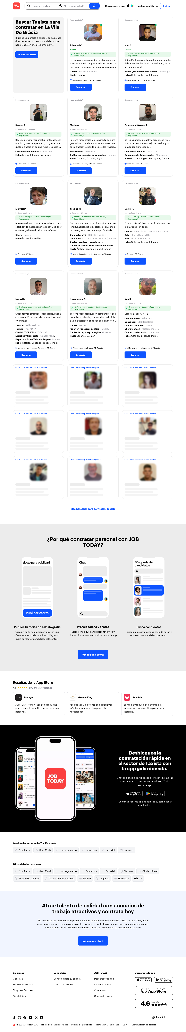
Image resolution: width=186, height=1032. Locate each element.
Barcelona (91, 850)
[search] (94, 6)
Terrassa (128, 850)
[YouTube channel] (30, 1017)
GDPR (125, 1024)
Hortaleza (123, 878)
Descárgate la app (104, 978)
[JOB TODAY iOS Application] (134, 793)
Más (136, 878)
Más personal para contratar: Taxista (93, 508)
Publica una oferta (27, 54)
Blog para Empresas (24, 990)
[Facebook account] (24, 1017)
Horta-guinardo (68, 850)
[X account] (36, 1017)
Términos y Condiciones (107, 1024)
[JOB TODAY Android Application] (155, 793)
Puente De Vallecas (29, 878)
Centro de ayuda (103, 996)
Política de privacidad (81, 1024)
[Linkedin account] (41, 1017)
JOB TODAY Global (63, 984)
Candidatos (19, 996)
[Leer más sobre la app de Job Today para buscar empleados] (145, 803)
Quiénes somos (102, 984)
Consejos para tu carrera (67, 978)
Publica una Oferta (147, 6)
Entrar (166, 6)
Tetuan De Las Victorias (61, 878)
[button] (93, 55)
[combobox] (44, 6)
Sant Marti (45, 850)
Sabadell (110, 850)
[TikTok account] (14, 1017)
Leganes (104, 878)
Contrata (18, 978)
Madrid (87, 878)
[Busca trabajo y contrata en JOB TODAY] (16, 5)
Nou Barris (24, 850)
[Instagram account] (19, 1017)
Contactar (81, 87)
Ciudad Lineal (150, 871)
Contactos (100, 990)
